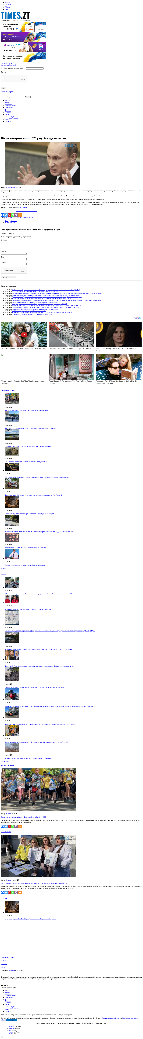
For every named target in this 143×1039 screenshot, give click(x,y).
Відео (6, 109)
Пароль (3, 72)
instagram (8, 4)
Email (3, 257)
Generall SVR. (23, 207)
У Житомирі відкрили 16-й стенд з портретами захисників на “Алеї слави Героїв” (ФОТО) (42, 312)
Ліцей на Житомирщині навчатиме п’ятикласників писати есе (32, 314)
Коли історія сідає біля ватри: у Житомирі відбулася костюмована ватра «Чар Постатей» (34, 495)
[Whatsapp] (12, 215)
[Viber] (16, 215)
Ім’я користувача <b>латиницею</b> (13, 68)
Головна (7, 100)
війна (6, 217)
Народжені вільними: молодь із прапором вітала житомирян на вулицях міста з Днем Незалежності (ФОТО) (40, 532)
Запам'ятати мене (9, 85)
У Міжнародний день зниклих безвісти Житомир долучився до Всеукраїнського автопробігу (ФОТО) (46, 290)
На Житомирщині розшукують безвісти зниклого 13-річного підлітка (35, 291)
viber (6, 9)
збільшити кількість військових (26, 211)
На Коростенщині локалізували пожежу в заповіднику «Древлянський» (36, 309)
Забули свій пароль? (7, 92)
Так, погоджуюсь (12, 1020)
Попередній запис (11, 221)
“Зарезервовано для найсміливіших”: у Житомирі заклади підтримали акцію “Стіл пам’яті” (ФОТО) (45, 307)
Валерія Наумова (11, 187)
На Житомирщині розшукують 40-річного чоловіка (29, 311)
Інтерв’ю (11, 116)
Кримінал (8, 112)
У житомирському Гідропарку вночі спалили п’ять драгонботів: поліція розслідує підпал (41, 298)
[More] (20, 215)
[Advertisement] (71, 129)
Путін (21, 217)
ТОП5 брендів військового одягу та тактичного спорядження (26, 462)
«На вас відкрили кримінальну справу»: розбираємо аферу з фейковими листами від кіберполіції (37, 477)
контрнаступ (15, 217)
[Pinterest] (9, 215)
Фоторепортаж (9, 107)
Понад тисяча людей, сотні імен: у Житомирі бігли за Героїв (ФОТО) (35, 302)
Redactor (8, 814)
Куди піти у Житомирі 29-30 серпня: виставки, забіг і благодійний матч (28, 446)
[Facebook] (2, 215)
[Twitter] (6, 215)
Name (3, 251)
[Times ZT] (71, 17)
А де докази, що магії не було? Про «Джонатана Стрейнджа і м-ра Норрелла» (30, 514)
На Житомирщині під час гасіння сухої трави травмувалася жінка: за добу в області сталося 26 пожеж (45, 295)
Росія (24, 217)
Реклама (7, 119)
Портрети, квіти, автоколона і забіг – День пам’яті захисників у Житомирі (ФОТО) (39, 304)
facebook (7, 2)
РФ (27, 217)
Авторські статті (10, 105)
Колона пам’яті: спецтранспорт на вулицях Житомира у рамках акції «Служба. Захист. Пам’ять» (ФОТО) (47, 305)
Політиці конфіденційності (111, 1018)
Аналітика (8, 104)
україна (31, 217)
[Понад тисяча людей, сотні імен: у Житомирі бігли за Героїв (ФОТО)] (38, 810)
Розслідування (13, 118)
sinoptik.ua (11, 970)
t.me (6, 6)
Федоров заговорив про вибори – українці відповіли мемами (25, 565)
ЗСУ (9, 217)
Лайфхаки (8, 111)
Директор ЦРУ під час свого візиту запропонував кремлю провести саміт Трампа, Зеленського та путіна (47, 297)
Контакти (8, 121)
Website (3, 262)
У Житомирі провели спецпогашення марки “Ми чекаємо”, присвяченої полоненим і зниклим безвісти (35, 883)
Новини (7, 102)
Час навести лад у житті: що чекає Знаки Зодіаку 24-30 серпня (25, 547)
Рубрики (7, 114)
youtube (7, 7)
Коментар (4, 240)
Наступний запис (10, 222)
